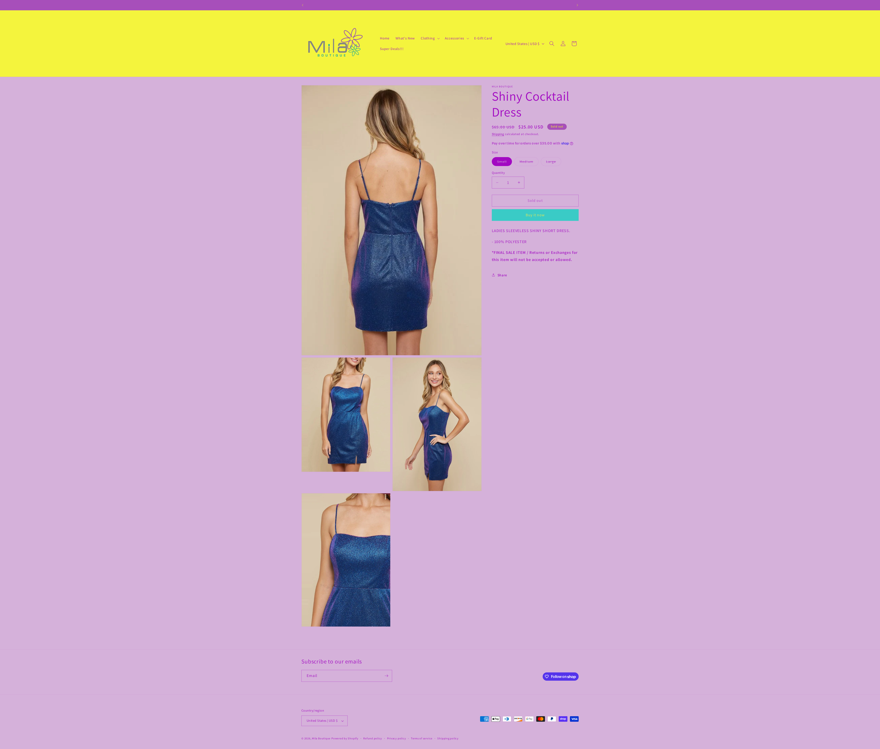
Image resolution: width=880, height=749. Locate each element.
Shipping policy (448, 738)
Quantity (498, 172)
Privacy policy (396, 738)
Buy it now (535, 214)
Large (553, 162)
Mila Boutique (321, 738)
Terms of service (421, 738)
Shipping (498, 134)
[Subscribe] (386, 676)
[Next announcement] (577, 5)
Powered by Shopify (344, 738)
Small (504, 162)
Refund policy (372, 738)
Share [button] (502, 275)
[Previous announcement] (303, 5)
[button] (430, 38)
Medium (529, 162)
